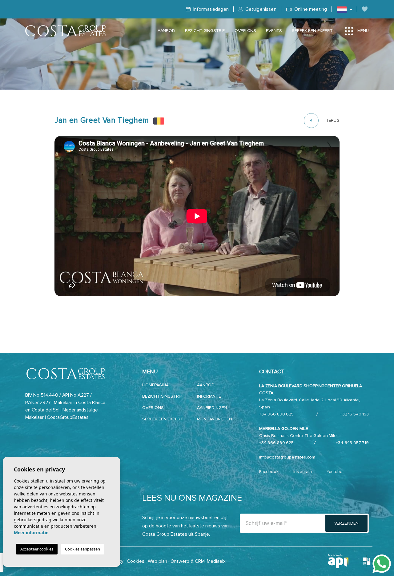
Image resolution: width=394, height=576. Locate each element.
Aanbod (166, 30)
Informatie (209, 396)
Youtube (335, 471)
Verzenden (346, 523)
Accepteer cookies (36, 549)
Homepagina (155, 384)
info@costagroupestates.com (287, 457)
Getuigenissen (260, 9)
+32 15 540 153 (354, 414)
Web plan (157, 561)
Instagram (302, 471)
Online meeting (310, 9)
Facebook (269, 471)
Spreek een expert (312, 30)
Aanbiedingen (212, 407)
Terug (333, 120)
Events (274, 30)
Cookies (135, 561)
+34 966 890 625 (276, 414)
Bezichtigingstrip (205, 30)
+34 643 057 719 (352, 442)
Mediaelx (216, 561)
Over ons (245, 30)
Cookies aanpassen (82, 549)
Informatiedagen (210, 9)
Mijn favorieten (214, 419)
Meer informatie (31, 532)
